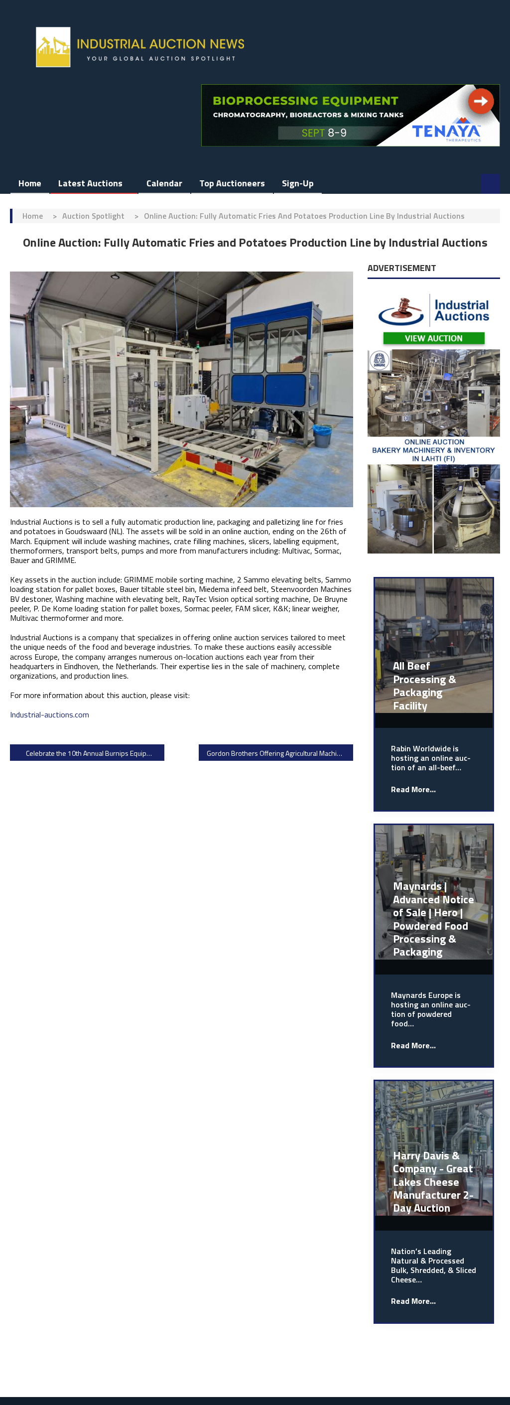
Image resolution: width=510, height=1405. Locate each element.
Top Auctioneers (232, 183)
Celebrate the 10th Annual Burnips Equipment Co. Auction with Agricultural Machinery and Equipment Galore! (95, 753)
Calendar (164, 183)
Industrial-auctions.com (49, 714)
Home (29, 183)
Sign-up (298, 183)
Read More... (413, 789)
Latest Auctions (90, 183)
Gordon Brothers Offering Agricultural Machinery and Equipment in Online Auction (280, 753)
